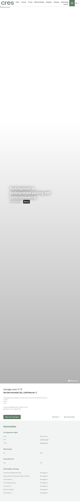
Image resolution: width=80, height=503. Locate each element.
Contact (65, 4)
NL (77, 3)
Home (17, 2)
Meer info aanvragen (12, 417)
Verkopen (49, 2)
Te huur (30, 2)
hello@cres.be (44, 443)
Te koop (23, 2)
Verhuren (56, 2)
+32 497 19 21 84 (44, 439)
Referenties (64, 2)
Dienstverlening (39, 2)
